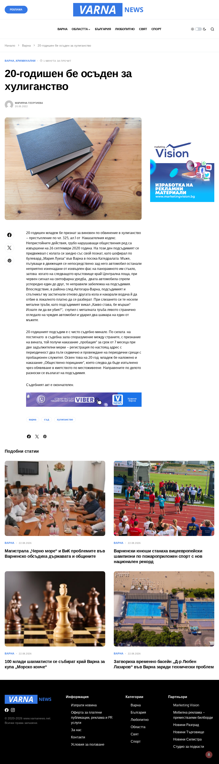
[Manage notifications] (209, 754)
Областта (138, 727)
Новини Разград (186, 725)
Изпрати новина (84, 705)
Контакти (78, 737)
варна (32, 419)
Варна (26, 45)
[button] (198, 29)
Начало (10, 45)
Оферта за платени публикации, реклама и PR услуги (91, 717)
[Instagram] (13, 710)
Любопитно (140, 719)
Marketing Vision (186, 705)
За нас (76, 730)
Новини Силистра (187, 739)
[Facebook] (7, 710)
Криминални (26, 60)
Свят (135, 734)
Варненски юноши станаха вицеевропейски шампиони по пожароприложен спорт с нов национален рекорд (158, 556)
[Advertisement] (182, 101)
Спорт (136, 741)
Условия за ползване (87, 744)
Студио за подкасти (188, 746)
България (138, 712)
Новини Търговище (188, 732)
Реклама (16, 9)
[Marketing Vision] (182, 170)
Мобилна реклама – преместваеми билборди (193, 715)
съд (46, 419)
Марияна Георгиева (29, 103)
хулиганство (65, 419)
